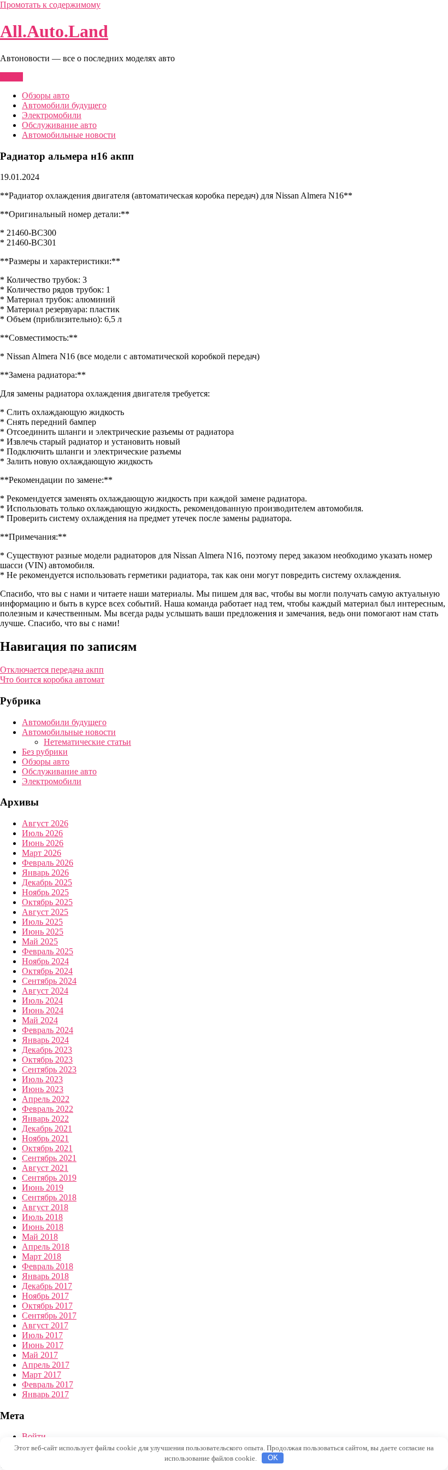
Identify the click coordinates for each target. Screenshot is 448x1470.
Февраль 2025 (47, 951)
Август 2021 (45, 1167)
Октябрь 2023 (47, 1059)
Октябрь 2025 (47, 902)
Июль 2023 (42, 1079)
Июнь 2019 (42, 1187)
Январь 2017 (45, 1394)
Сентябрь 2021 (49, 1158)
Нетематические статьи (87, 741)
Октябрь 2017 (47, 1305)
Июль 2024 (42, 1000)
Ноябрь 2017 (45, 1295)
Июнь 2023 (42, 1089)
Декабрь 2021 (47, 1128)
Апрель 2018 (45, 1246)
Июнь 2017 (42, 1345)
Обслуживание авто (59, 125)
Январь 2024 (45, 1040)
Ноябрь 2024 (45, 961)
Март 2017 (41, 1374)
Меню (11, 76)
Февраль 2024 (47, 1030)
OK (273, 1458)
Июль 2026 (42, 833)
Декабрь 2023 (47, 1049)
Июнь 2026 (42, 843)
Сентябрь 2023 (49, 1069)
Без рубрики (45, 751)
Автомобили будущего (64, 105)
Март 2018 (41, 1256)
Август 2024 (45, 990)
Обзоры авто (45, 95)
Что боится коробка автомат (52, 679)
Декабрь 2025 (47, 882)
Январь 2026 (45, 872)
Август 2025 (45, 912)
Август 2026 (45, 823)
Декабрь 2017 (47, 1286)
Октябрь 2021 (47, 1148)
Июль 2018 (42, 1217)
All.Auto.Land (54, 31)
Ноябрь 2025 (45, 892)
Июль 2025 (42, 921)
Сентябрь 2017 (49, 1315)
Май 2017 (40, 1355)
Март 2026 (41, 853)
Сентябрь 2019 (49, 1177)
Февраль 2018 (47, 1266)
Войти (34, 1436)
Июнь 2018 (42, 1227)
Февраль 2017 (47, 1384)
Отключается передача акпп (52, 669)
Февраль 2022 (47, 1108)
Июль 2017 (42, 1335)
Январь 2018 (45, 1276)
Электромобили (51, 115)
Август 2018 (45, 1207)
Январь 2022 (45, 1118)
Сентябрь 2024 (49, 980)
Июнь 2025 (42, 931)
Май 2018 (40, 1236)
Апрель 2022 (45, 1099)
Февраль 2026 (47, 862)
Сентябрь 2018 (49, 1197)
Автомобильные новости (69, 134)
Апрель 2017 (45, 1364)
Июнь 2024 (42, 1010)
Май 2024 (40, 1020)
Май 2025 (40, 941)
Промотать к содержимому (50, 4)
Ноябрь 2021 (45, 1138)
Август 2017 (45, 1325)
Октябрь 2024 (47, 971)
